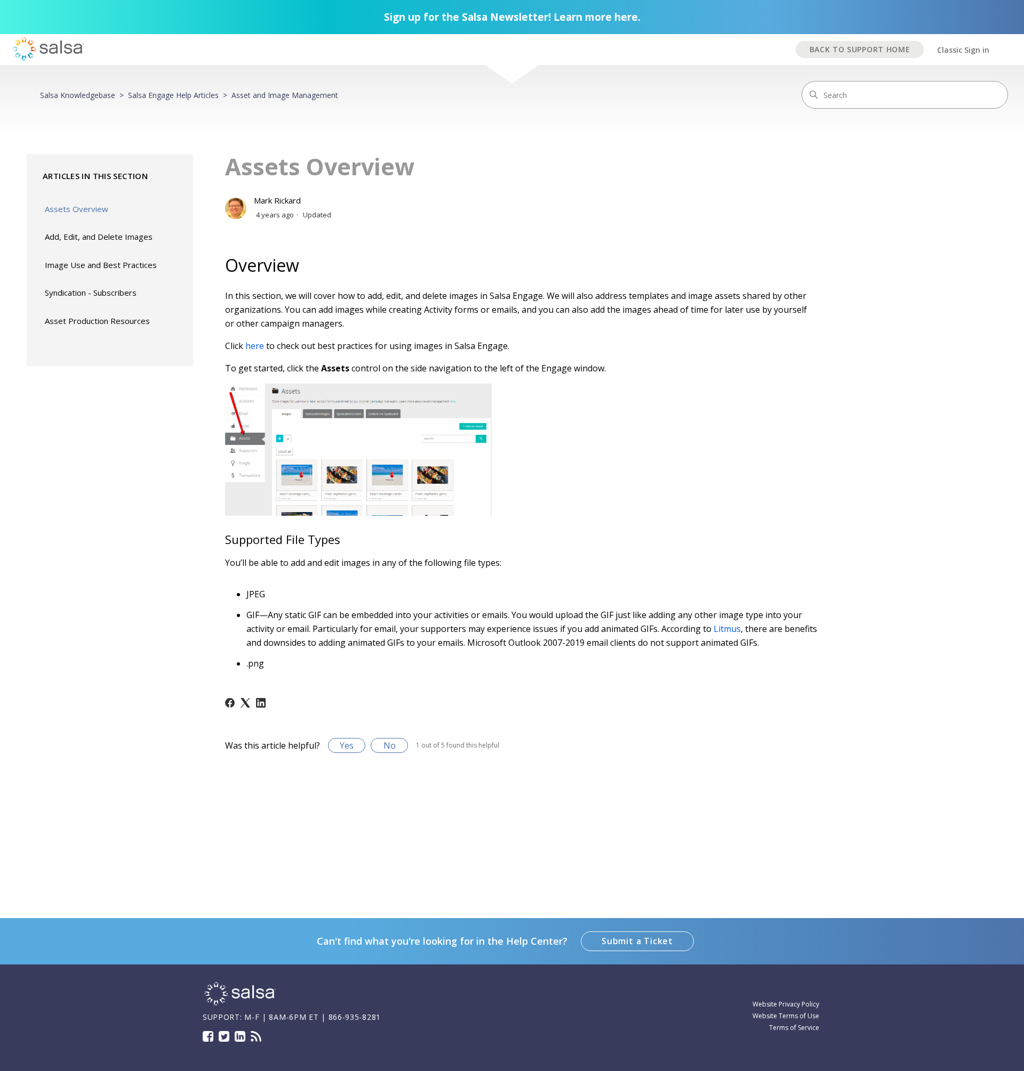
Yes (347, 745)
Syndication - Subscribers (91, 292)
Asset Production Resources (97, 320)
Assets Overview (76, 209)
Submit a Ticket (637, 941)
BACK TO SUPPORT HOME (860, 49)
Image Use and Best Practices (101, 264)
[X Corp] (245, 703)
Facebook (208, 1036)
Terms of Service (794, 1027)
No (389, 745)
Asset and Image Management (284, 95)
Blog (256, 1036)
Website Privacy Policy (786, 1004)
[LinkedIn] (261, 703)
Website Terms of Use (786, 1015)
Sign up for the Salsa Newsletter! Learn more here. (512, 17)
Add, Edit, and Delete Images (99, 236)
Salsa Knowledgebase (77, 95)
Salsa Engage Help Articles (173, 95)
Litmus (727, 629)
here (254, 346)
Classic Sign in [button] (963, 50)
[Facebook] (230, 703)
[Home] (240, 1004)
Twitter (224, 1036)
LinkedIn (240, 1036)
